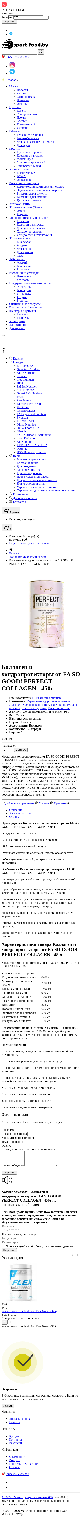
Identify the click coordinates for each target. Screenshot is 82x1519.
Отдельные (24, 179)
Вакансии (15, 1443)
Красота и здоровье (34, 708)
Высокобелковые (28, 138)
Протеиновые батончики (25, 307)
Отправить (9, 21)
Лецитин (22, 214)
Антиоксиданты (19, 203)
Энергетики (24, 286)
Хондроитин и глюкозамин (34, 235)
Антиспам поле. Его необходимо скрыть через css (34, 1122)
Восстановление (59, 708)
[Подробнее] (9, 1322)
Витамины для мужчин (32, 193)
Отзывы (14, 816)
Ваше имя (8, 1129)
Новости (14, 1422)
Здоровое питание (37, 704)
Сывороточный (27, 114)
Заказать (21, 749)
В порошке (24, 269)
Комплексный (26, 124)
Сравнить (60, 803)
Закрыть (8, 1405)
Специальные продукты (25, 304)
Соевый (22, 121)
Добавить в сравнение (19, 803)
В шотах (22, 300)
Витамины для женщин (32, 197)
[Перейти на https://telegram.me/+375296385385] (11, 34)
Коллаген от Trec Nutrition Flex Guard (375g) (30, 1311)
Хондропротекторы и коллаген (29, 556)
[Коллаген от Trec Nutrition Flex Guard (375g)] (21, 1300)
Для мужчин (25, 252)
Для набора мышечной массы (36, 141)
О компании (17, 1456)
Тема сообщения (12, 1141)
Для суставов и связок (31, 228)
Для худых (23, 145)
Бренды (14, 1436)
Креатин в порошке (29, 152)
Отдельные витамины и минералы (39, 190)
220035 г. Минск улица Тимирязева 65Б (27, 1497)
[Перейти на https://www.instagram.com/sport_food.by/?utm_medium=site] (11, 29)
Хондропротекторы (29, 231)
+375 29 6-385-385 (17, 57)
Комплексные (26, 172)
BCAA (21, 176)
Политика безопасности (24, 1463)
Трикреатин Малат (29, 165)
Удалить (43, 803)
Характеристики (20, 813)
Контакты (15, 1439)
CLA (20, 255)
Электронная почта (14, 1133)
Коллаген (23, 221)
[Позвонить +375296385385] (4, 340)
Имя (4, 13)
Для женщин (25, 248)
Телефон (7, 17)
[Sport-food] (25, 47)
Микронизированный (31, 162)
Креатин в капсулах (30, 155)
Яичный (22, 127)
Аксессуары (17, 321)
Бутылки (22, 314)
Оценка (6, 1145)
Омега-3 (22, 210)
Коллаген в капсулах (30, 224)
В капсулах (24, 241)
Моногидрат (25, 159)
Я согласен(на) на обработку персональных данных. (40, 1246)
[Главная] (10, 550)
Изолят (21, 117)
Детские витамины (29, 200)
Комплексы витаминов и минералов (40, 186)
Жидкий (22, 262)
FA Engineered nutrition (46, 697)
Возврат (14, 1460)
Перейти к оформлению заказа (29, 543)
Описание (15, 809)
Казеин (21, 110)
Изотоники (24, 276)
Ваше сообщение (13, 1165)
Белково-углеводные (30, 134)
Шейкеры (23, 317)
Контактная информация (18, 1137)
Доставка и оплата (21, 1418)
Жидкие (22, 245)
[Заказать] (5, 1322)
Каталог (10, 80)
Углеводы (23, 279)
